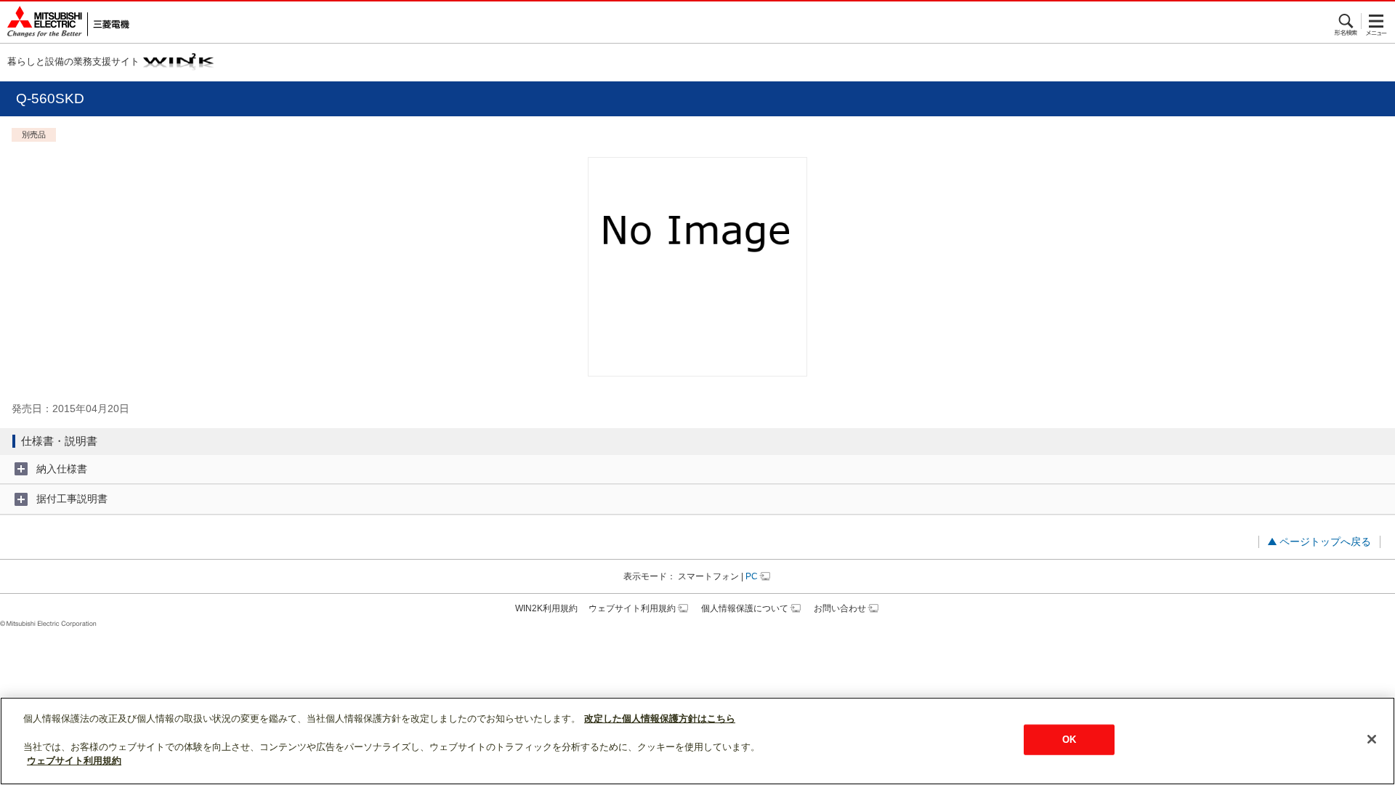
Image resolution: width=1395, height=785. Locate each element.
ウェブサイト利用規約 (632, 608)
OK (1069, 739)
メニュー (1376, 21)
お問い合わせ (840, 608)
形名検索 (1347, 21)
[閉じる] (1372, 739)
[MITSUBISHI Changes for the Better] (64, 22)
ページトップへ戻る (1325, 541)
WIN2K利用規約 (546, 608)
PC (751, 576)
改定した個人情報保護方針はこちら (659, 718)
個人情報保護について (744, 608)
